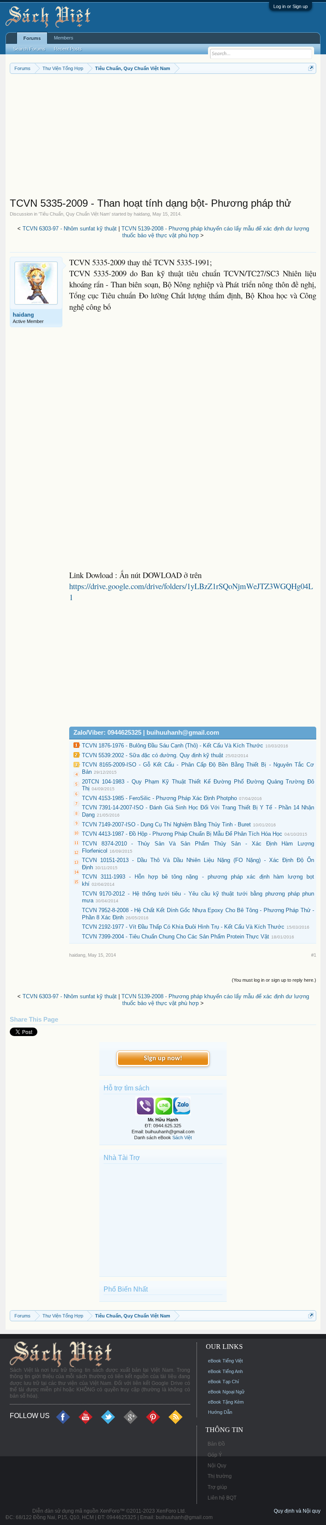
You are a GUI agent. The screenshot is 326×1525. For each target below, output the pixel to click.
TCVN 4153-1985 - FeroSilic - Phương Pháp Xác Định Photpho (159, 798)
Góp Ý (215, 1455)
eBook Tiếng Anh (225, 1371)
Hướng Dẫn (220, 1412)
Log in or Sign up (290, 6)
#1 (313, 955)
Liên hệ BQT (222, 1498)
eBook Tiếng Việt (225, 1360)
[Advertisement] (163, 137)
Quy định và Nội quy (297, 1511)
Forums (32, 38)
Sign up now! (163, 1058)
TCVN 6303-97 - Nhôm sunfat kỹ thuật (69, 228)
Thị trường (220, 1476)
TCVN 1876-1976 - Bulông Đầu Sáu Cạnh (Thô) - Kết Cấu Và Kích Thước (172, 745)
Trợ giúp (217, 1487)
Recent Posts (68, 48)
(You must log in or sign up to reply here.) (274, 980)
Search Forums (29, 48)
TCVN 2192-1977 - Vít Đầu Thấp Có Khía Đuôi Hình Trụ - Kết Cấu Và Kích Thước (183, 927)
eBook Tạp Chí (223, 1381)
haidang (142, 213)
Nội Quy (217, 1466)
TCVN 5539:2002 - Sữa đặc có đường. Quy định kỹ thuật (152, 755)
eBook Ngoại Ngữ (226, 1391)
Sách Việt (182, 1137)
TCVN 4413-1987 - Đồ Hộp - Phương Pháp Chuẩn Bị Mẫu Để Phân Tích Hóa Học (182, 834)
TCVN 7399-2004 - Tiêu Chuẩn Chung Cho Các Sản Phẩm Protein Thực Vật (175, 936)
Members (63, 37)
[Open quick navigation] (311, 68)
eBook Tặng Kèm (226, 1401)
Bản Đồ (216, 1444)
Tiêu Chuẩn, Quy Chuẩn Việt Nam (74, 213)
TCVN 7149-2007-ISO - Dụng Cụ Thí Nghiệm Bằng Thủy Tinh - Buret (166, 824)
